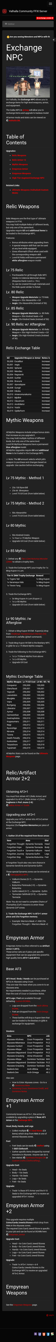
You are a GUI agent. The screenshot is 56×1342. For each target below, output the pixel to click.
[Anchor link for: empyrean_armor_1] (14, 1105)
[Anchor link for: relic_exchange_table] (42, 348)
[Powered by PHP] (39, 1334)
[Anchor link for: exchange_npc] (27, 56)
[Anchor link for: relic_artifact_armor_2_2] (32, 778)
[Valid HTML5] (43, 1334)
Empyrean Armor (20, 169)
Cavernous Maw (22, 1085)
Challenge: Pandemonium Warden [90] (28, 634)
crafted (40, 1145)
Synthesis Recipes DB (36, 1157)
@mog (26, 110)
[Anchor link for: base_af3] (23, 968)
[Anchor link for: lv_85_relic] (25, 308)
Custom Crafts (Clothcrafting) (26, 1160)
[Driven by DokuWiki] (52, 1334)
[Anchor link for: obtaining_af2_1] (29, 791)
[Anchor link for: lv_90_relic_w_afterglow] (47, 324)
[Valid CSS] (48, 1334)
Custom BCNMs (22, 1001)
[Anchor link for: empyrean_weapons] (29, 1292)
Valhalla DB (14, 120)
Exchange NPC (25, 1120)
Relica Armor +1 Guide (19, 805)
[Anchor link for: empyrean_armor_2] (14, 1210)
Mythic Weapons (20, 164)
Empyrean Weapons (21, 173)
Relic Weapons (19, 155)
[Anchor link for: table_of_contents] (29, 142)
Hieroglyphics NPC (19, 874)
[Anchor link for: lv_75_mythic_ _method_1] (46, 477)
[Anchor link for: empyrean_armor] (46, 937)
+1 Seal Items (35, 1130)
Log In (51, 1315)
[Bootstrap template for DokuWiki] (35, 1334)
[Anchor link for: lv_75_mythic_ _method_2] (46, 503)
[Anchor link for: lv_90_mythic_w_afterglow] (23, 622)
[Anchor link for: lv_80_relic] (25, 292)
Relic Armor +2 (19, 160)
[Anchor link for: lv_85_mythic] (28, 550)
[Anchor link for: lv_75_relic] (25, 270)
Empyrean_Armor (17, 1234)
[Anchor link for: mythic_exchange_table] (44, 676)
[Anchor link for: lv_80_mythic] (28, 525)
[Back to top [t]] (54, 40)
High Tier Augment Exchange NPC (28, 178)
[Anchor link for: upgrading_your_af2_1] (37, 814)
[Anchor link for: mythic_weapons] (46, 419)
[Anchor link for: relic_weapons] (41, 205)
